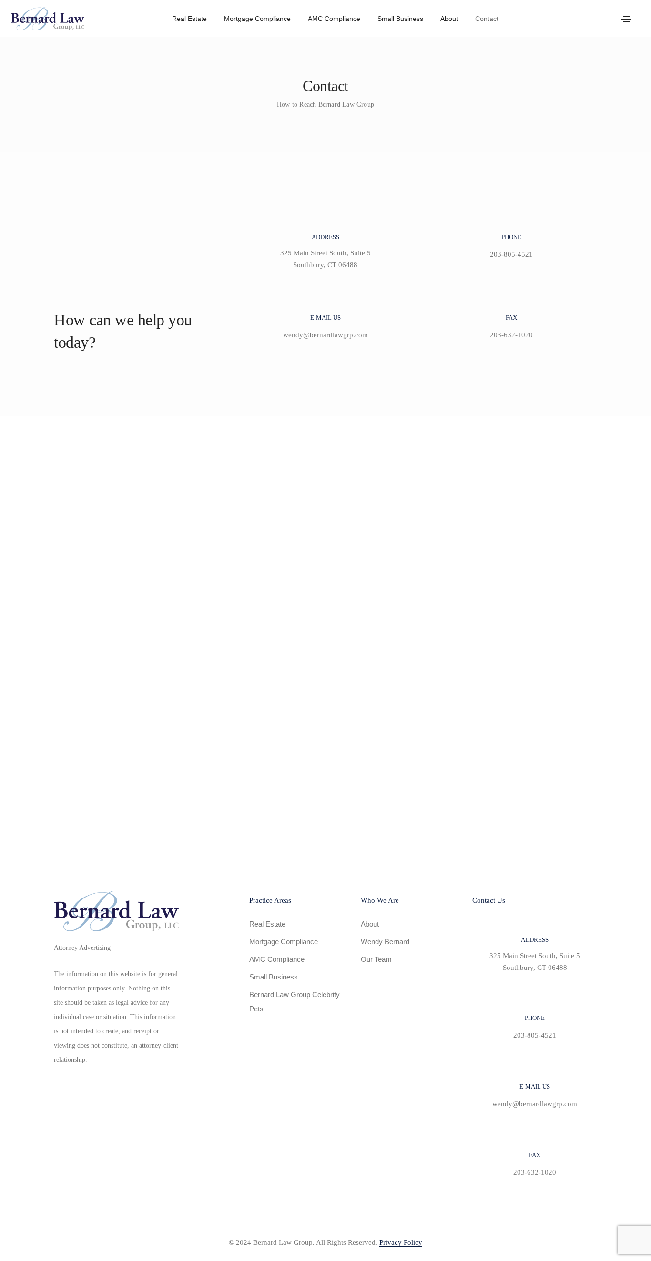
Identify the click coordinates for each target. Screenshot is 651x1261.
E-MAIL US (325, 317)
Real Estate (189, 18)
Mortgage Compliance (257, 18)
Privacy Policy (400, 1242)
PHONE (511, 237)
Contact (486, 18)
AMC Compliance (334, 18)
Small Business (400, 18)
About (449, 18)
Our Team (376, 959)
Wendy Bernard (385, 942)
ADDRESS (325, 237)
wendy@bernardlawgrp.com (325, 335)
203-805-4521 (511, 254)
